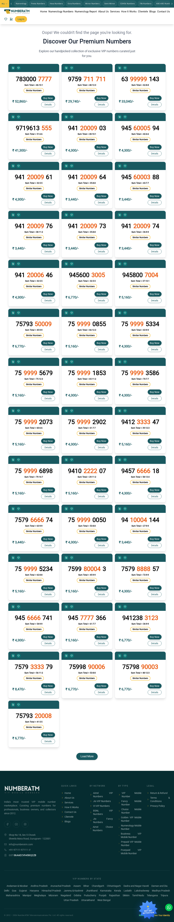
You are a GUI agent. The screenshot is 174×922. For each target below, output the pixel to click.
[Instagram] (25, 824)
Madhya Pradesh (161, 890)
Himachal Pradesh (51, 890)
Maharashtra (13, 895)
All (3, 4)
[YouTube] (16, 824)
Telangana (152, 895)
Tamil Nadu (138, 895)
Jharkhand (92, 890)
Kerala (117, 890)
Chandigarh (98, 886)
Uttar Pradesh (71, 900)
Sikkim (126, 895)
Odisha (77, 895)
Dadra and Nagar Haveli (136, 886)
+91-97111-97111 (18, 849)
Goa (14, 890)
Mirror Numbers (92, 4)
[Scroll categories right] (172, 3)
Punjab (102, 895)
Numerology (21, 4)
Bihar (86, 886)
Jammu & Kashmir (73, 890)
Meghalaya (40, 895)
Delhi (6, 890)
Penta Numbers (38, 4)
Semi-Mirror (109, 4)
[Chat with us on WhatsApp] (169, 907)
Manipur (27, 895)
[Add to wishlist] (18, 68)
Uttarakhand (88, 900)
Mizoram (53, 895)
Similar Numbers (33, 90)
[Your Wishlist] (5, 19)
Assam (77, 886)
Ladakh (128, 890)
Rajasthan (114, 895)
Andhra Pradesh (39, 886)
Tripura (164, 895)
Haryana (34, 890)
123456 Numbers (127, 4)
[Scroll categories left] (11, 3)
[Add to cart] (13, 68)
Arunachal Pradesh (60, 886)
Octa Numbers (74, 4)
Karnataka (105, 890)
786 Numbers (145, 4)
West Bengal (103, 900)
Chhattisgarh (114, 886)
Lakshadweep (141, 890)
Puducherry (90, 895)
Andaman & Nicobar (17, 886)
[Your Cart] (11, 19)
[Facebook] (7, 824)
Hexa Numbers (56, 4)
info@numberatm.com (21, 844)
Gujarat (23, 890)
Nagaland (66, 895)
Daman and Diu (159, 886)
